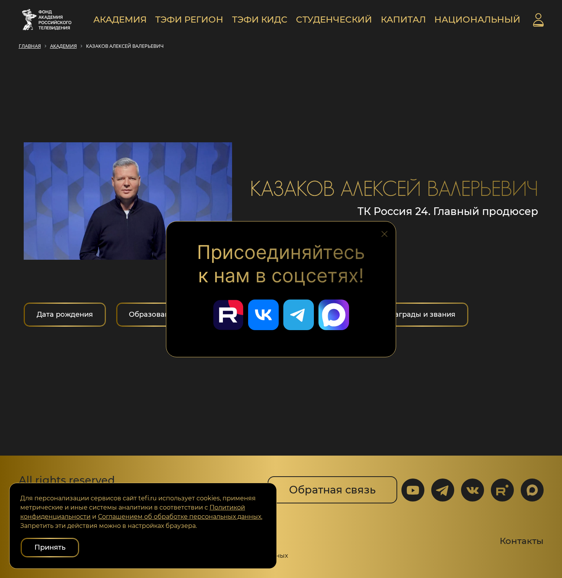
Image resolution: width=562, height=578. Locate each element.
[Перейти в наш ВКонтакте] (263, 315)
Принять (49, 547)
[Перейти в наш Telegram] (298, 315)
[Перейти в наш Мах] (333, 315)
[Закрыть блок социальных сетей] (385, 232)
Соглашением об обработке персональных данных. (180, 516)
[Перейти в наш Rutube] (228, 315)
